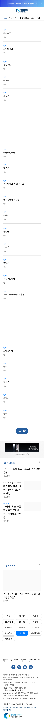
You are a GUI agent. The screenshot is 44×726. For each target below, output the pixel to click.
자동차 (35, 621)
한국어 (5, 704)
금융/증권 (22, 616)
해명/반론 (8, 639)
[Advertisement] (22, 126)
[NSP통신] (22, 11)
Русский (29, 704)
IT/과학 (35, 616)
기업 (8, 616)
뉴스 (5, 17)
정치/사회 (35, 627)
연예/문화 (8, 633)
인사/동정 (22, 633)
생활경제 (22, 627)
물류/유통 (22, 621)
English (12, 704)
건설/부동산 (8, 621)
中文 (23, 704)
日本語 (18, 704)
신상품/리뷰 (35, 633)
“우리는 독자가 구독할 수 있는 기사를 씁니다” (22, 3)
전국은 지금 (13, 17)
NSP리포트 (25, 17)
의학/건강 (8, 627)
